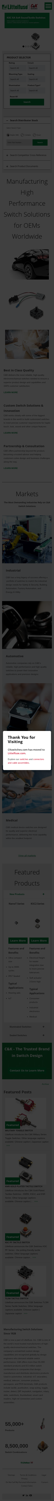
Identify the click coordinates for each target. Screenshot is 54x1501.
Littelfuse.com (16, 753)
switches (24, 759)
